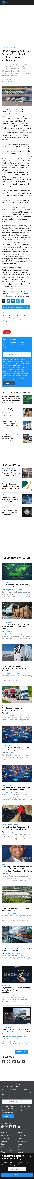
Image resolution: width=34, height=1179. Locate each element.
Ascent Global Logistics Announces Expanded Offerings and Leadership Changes (11, 499)
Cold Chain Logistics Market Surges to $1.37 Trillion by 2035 (17, 949)
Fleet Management (8, 622)
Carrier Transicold (12, 673)
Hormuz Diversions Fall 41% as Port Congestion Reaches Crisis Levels (15, 828)
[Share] (8, 301)
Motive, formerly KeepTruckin (16, 1037)
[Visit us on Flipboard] (18, 1061)
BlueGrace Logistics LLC (15, 792)
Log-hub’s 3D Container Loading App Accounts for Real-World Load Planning (11, 411)
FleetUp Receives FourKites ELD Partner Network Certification (10, 486)
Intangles (9, 753)
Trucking (5, 494)
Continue (17, 1175)
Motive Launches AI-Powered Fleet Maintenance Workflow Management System (16, 1032)
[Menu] (30, 2)
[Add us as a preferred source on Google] (22, 301)
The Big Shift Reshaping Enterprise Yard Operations (15, 909)
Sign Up (9, 383)
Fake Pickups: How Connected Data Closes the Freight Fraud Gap (16, 749)
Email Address (8, 351)
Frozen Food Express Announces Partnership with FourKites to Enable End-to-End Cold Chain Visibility (11, 473)
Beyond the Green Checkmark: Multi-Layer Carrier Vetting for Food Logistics (16, 990)
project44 (9, 832)
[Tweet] (18, 301)
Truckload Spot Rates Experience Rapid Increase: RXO (10, 436)
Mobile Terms (7, 380)
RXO (7, 713)
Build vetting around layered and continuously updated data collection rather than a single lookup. (17, 999)
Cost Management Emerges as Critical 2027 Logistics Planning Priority (17, 788)
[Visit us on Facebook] (3, 1061)
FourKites (9, 81)
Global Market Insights (14, 953)
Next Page (21, 1051)
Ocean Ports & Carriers (10, 825)
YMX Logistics (11, 913)
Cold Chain (5, 508)
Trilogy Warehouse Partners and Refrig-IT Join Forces (10, 512)
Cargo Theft (6, 745)
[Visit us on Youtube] (23, 1061)
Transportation (8, 47)
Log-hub (9, 631)
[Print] (3, 301)
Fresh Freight (10, 995)
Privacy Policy (20, 380)
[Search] (25, 2)
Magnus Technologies (14, 590)
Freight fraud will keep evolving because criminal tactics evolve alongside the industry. (16, 757)
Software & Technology (10, 468)
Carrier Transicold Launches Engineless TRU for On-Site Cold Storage (10, 424)
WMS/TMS (5, 864)
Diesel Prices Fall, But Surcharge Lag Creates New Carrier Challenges (11, 398)
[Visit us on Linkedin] (14, 1061)
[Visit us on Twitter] (9, 1061)
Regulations (6, 985)
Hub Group (9, 874)
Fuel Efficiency (7, 582)
